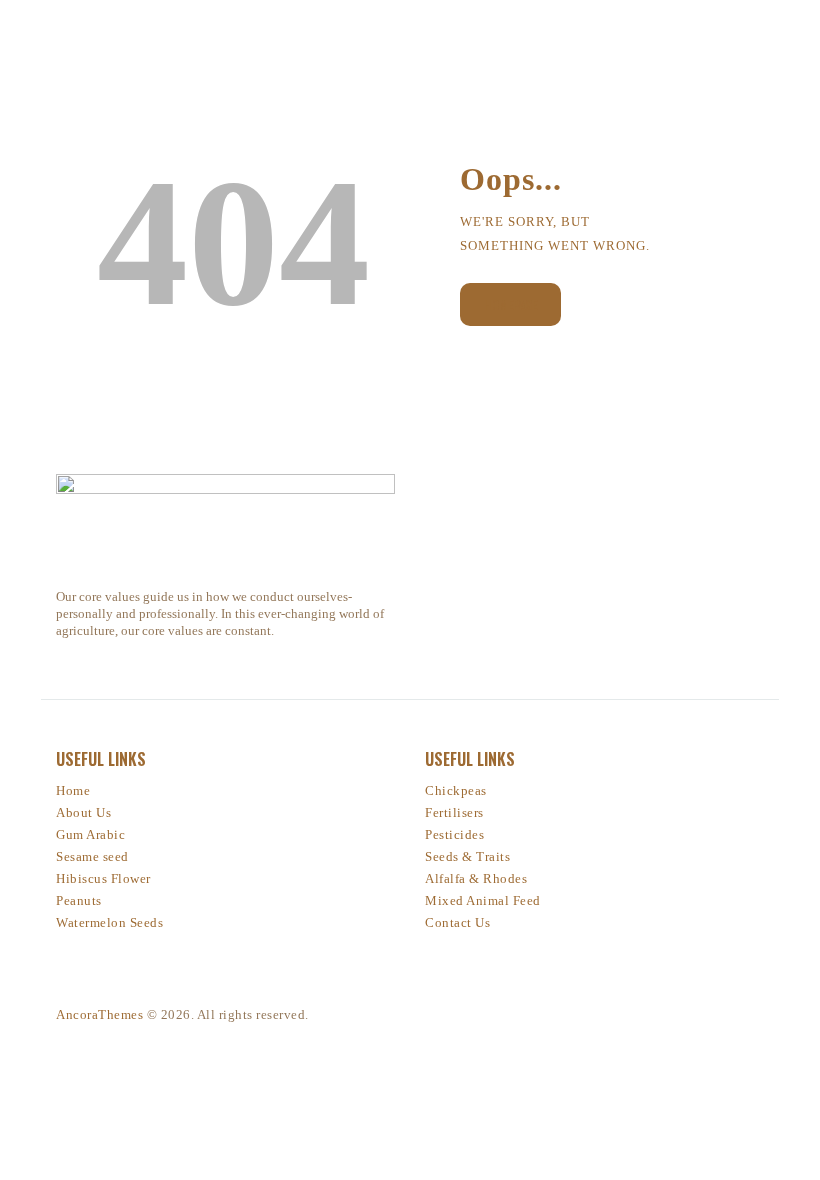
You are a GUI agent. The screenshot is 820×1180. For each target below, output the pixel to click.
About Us (83, 812)
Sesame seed (92, 856)
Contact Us (457, 922)
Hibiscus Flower (103, 878)
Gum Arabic (90, 834)
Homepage (510, 304)
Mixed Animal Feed (483, 900)
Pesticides (454, 834)
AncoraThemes (99, 1014)
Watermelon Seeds (109, 922)
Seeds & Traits (467, 856)
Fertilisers (454, 812)
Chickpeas (456, 790)
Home (73, 790)
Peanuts (79, 900)
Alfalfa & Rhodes (476, 878)
